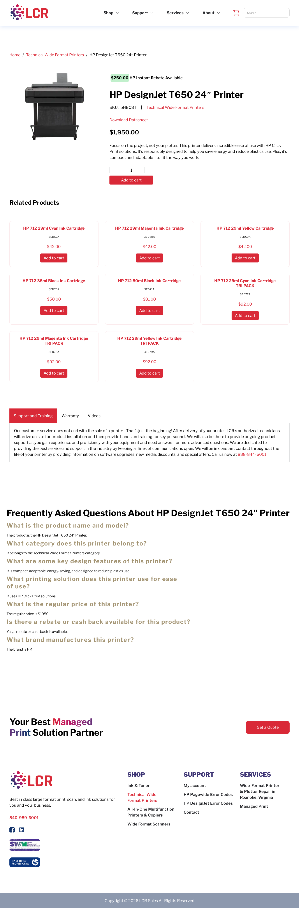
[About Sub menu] (218, 12)
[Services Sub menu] (187, 12)
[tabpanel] (149, 442)
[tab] (33, 415)
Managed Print (254, 806)
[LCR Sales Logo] (29, 12)
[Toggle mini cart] (236, 13)
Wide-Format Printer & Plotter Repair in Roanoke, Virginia (259, 791)
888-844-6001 (252, 454)
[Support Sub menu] (152, 12)
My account (195, 785)
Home (14, 55)
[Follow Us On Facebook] (12, 830)
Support (140, 13)
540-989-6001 (24, 817)
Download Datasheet (128, 120)
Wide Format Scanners (148, 824)
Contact (191, 812)
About (208, 13)
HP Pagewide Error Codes (208, 794)
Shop (108, 13)
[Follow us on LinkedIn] (21, 830)
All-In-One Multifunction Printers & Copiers (150, 812)
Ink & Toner (138, 785)
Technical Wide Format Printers (55, 55)
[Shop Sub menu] (117, 12)
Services (175, 13)
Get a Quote (268, 727)
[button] (53, 257)
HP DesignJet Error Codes (208, 803)
